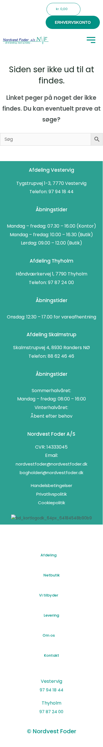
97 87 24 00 (51, 712)
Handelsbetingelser (51, 485)
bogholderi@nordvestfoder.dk (51, 473)
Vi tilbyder (48, 595)
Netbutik (51, 575)
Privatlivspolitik (51, 494)
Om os (49, 635)
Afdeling (48, 555)
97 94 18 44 (51, 690)
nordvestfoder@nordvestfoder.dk (51, 464)
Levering (51, 615)
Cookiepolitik (51, 503)
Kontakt (51, 655)
